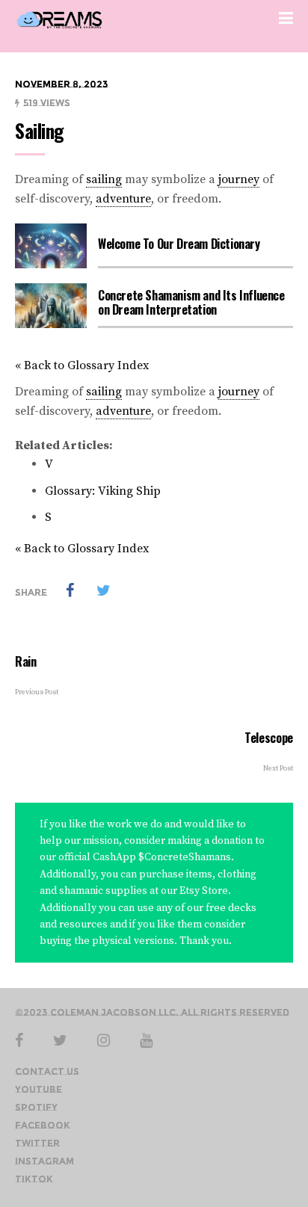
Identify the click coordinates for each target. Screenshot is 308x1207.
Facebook (42, 1125)
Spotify (36, 1107)
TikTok (34, 1179)
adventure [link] (123, 198)
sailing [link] (104, 179)
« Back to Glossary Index (82, 365)
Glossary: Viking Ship (103, 491)
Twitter (37, 1143)
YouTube (38, 1089)
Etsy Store (202, 891)
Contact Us (47, 1071)
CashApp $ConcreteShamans (162, 857)
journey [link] (238, 179)
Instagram (44, 1161)
